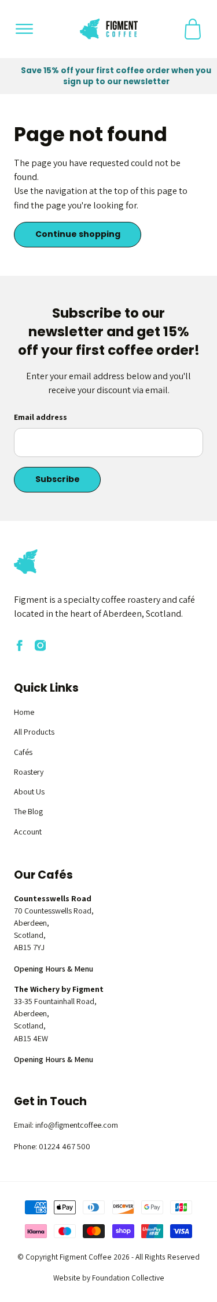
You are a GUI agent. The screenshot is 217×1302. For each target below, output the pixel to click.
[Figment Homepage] (109, 29)
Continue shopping (77, 234)
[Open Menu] (24, 29)
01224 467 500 (64, 1146)
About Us (29, 791)
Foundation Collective (128, 1277)
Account (28, 831)
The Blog (28, 811)
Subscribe (57, 479)
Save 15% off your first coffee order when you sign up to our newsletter (116, 76)
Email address (40, 417)
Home (24, 712)
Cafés (23, 752)
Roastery (28, 772)
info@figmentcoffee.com (76, 1125)
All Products (34, 731)
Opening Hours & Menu (53, 968)
